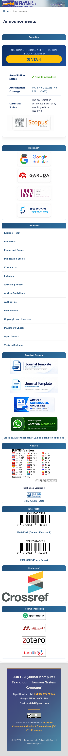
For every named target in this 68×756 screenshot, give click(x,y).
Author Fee (10, 302)
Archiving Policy (13, 284)
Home (6, 11)
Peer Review (11, 310)
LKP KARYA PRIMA (44, 694)
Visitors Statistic (13, 345)
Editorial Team (12, 232)
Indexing (9, 276)
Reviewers (10, 241)
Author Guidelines (14, 293)
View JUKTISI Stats (34, 500)
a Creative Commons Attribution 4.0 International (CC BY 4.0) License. (34, 726)
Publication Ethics (14, 258)
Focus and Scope (14, 250)
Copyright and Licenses (17, 319)
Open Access (11, 336)
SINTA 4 (34, 59)
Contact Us (10, 267)
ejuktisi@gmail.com (38, 703)
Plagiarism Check (14, 327)
